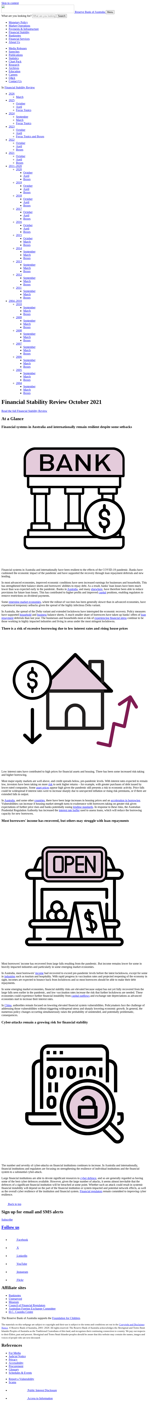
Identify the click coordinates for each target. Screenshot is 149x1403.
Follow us (10, 1227)
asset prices (42, 787)
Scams (12, 1382)
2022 (12, 139)
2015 (19, 235)
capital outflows (80, 995)
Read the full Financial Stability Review (24, 410)
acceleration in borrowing (125, 800)
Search (61, 16)
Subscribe (7, 1219)
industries (9, 976)
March (19, 97)
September (22, 116)
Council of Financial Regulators (27, 1305)
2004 (19, 383)
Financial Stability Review (20, 87)
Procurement (16, 1366)
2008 (19, 330)
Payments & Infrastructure (24, 29)
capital (102, 592)
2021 (12, 152)
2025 (12, 100)
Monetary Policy (18, 22)
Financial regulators (91, 1191)
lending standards (83, 807)
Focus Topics (23, 110)
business (42, 614)
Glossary (14, 1369)
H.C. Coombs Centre (21, 1311)
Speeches (14, 51)
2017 (19, 208)
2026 (12, 93)
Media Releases (18, 48)
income (39, 973)
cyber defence (88, 1178)
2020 (19, 169)
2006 (19, 356)
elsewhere (96, 589)
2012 (19, 274)
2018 (19, 195)
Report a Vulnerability (21, 1379)
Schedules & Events (20, 1372)
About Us (14, 42)
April (19, 106)
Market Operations (19, 25)
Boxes (19, 149)
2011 (19, 287)
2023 (12, 126)
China (8, 1005)
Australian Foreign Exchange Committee (32, 1308)
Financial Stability (19, 32)
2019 (19, 182)
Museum (14, 1302)
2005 (19, 370)
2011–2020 (15, 166)
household (25, 614)
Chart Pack (15, 61)
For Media (15, 1353)
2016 (19, 222)
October (20, 103)
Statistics (14, 58)
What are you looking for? (16, 15)
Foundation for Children (66, 1318)
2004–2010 (15, 300)
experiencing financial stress (110, 618)
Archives (14, 68)
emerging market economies (25, 601)
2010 (19, 304)
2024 (12, 113)
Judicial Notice (17, 1356)
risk (50, 784)
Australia (72, 589)
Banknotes (15, 35)
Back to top (14, 1204)
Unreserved (15, 1298)
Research (14, 64)
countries (39, 800)
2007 (19, 343)
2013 (19, 261)
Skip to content (10, 3)
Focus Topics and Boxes (30, 136)
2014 (19, 248)
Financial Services (19, 38)
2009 (19, 317)
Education (14, 71)
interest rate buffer (69, 810)
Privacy (13, 1359)
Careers (13, 74)
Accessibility (16, 1362)
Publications (16, 54)
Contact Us (15, 81)
